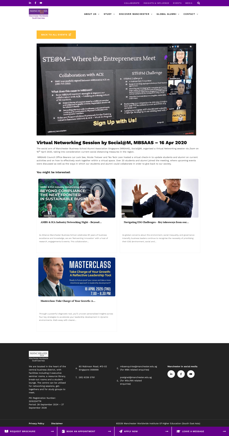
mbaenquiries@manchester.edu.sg (138, 366)
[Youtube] (41, 3)
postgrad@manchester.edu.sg (136, 377)
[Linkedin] (30, 3)
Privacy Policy (36, 423)
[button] (198, 3)
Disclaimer (57, 423)
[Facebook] (35, 3)
